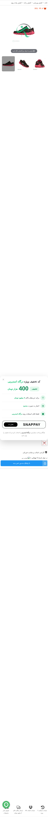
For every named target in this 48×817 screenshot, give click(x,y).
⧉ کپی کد (10, 424)
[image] (8, 64)
